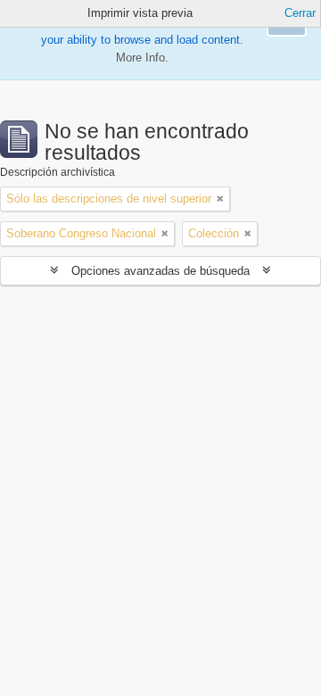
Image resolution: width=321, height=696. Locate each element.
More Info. (142, 57)
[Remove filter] (220, 199)
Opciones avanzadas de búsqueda (160, 271)
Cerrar (300, 13)
